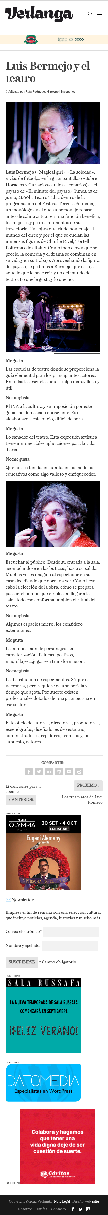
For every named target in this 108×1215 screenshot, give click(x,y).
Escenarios (68, 91)
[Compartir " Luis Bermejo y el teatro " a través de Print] (79, 772)
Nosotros (25, 1209)
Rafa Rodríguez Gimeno (42, 91)
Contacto (58, 1209)
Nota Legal (62, 1201)
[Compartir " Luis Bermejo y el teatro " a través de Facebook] (29, 772)
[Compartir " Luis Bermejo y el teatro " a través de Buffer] (59, 772)
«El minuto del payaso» (49, 191)
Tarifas (41, 1209)
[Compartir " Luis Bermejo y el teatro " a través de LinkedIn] (49, 772)
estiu (95, 1201)
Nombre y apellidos (23, 946)
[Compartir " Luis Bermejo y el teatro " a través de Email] (69, 772)
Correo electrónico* (24, 932)
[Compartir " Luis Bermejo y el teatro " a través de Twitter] (39, 772)
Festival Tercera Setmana (67, 204)
